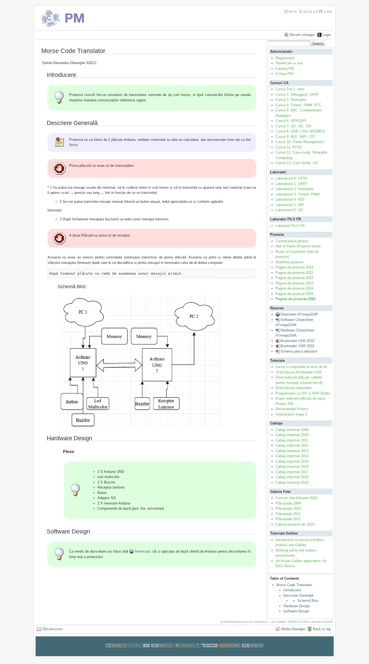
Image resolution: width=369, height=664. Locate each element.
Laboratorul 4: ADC (290, 199)
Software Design (296, 611)
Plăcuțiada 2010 (288, 508)
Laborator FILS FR (290, 226)
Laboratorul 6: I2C (289, 210)
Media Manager (293, 629)
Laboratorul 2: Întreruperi (295, 189)
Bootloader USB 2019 (297, 341)
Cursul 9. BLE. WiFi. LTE (295, 137)
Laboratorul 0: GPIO (291, 178)
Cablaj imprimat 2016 (292, 466)
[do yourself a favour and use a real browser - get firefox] (207, 653)
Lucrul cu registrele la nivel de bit (301, 367)
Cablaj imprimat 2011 (292, 440)
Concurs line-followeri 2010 (296, 498)
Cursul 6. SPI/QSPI (291, 121)
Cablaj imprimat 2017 (292, 472)
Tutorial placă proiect (292, 241)
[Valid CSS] (162, 653)
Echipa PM (284, 74)
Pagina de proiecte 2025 (294, 294)
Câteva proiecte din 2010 (295, 524)
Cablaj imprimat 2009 (292, 430)
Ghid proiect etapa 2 (291, 414)
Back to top (322, 629)
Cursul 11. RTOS (289, 147)
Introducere (292, 590)
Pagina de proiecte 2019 (294, 267)
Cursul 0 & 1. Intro (290, 89)
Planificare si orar (289, 63)
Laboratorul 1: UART (291, 184)
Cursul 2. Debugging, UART (297, 94)
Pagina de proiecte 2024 (294, 288)
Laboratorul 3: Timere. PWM (298, 194)
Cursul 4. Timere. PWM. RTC (298, 105)
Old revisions (52, 629)
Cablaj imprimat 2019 (292, 482)
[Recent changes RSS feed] (230, 653)
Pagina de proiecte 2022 (294, 278)
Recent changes (302, 35)
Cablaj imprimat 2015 (292, 461)
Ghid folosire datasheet (294, 388)
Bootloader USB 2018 (297, 346)
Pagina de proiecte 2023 (294, 283)
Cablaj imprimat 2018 (292, 477)
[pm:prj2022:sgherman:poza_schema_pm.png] (140, 428)
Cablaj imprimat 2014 (292, 456)
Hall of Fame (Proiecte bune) (298, 246)
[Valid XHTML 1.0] (252, 653)
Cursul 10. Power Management (300, 142)
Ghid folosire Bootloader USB (298, 372)
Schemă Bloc (307, 601)
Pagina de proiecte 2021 (294, 273)
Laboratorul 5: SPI (290, 205)
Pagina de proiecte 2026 (296, 299)
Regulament (285, 58)
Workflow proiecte (289, 262)
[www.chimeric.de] (139, 653)
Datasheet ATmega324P (299, 314)
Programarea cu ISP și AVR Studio (303, 393)
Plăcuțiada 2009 (288, 503)
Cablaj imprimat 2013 (292, 451)
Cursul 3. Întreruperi (291, 100)
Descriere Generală (298, 595)
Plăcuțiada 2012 (288, 519)
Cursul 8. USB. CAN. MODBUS (300, 131)
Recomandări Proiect (292, 409)
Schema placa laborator (298, 351)
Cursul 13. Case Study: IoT (297, 163)
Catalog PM (285, 69)
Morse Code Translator (294, 585)
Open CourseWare (308, 11)
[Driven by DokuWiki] (184, 653)
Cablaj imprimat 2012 (292, 445)
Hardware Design (296, 606)
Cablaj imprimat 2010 (292, 435)
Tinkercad (142, 551)
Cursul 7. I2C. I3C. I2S (293, 126)
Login (327, 35)
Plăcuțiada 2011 (288, 514)
